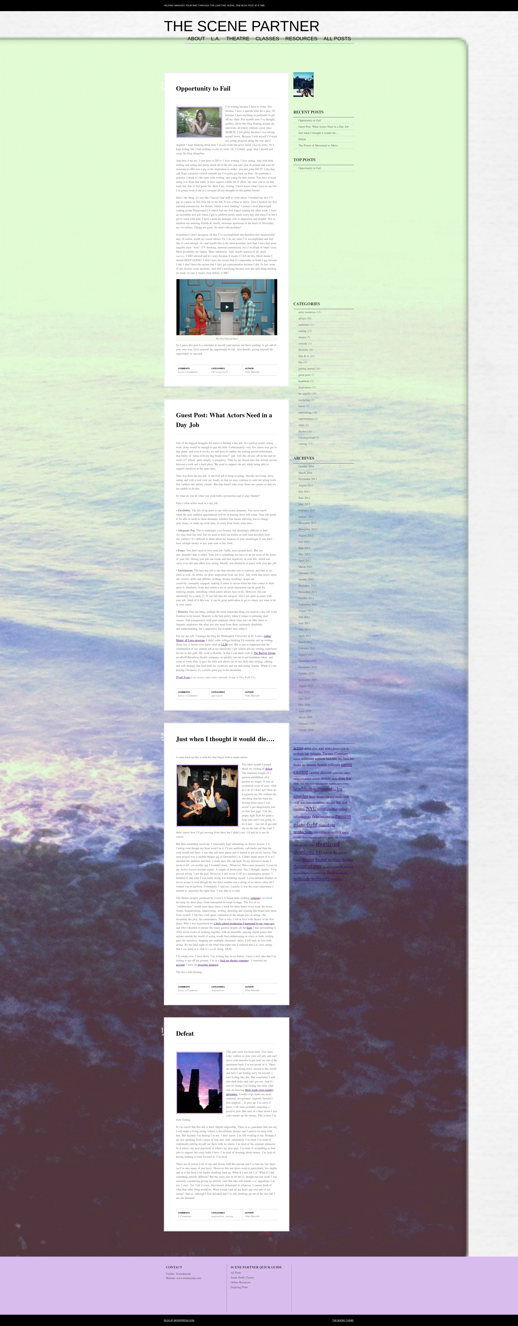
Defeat (185, 1033)
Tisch (331, 872)
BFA (340, 758)
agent (343, 748)
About (196, 38)
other (301, 425)
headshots (303, 381)
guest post (217, 695)
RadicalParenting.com (312, 837)
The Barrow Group (264, 653)
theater (302, 431)
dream (341, 778)
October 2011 (306, 598)
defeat (268, 769)
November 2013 (307, 479)
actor (321, 748)
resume (331, 837)
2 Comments (184, 1216)
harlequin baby (321, 783)
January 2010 (306, 730)
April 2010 (304, 711)
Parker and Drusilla (323, 816)
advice (302, 318)
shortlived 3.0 (307, 851)
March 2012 (305, 567)
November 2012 (307, 529)
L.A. (215, 38)
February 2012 (306, 573)
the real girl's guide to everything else (309, 872)
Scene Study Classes (242, 1277)
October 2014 (306, 466)
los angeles (304, 393)
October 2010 (306, 673)
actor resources (306, 312)
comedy (302, 343)
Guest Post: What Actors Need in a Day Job (323, 126)
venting (229, 1216)
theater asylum (328, 859)
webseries (320, 878)
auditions (303, 324)
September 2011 (307, 604)
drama (334, 778)
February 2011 (306, 648)
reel (325, 837)
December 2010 (307, 661)
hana (302, 783)
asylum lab (301, 753)
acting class (311, 748)
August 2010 (305, 686)
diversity (303, 350)
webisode (301, 878)
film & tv (303, 356)
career (346, 764)
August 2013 (305, 485)
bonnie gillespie (328, 764)
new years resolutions (312, 802)
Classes (267, 38)
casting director (320, 772)
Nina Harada (252, 372)
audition (296, 758)
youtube (336, 879)
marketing (304, 400)
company (256, 898)
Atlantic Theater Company (329, 753)
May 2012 (304, 554)
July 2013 (304, 491)
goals (296, 783)
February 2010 (306, 723)
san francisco (342, 837)
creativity (316, 778)
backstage (331, 758)
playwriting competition (327, 832)
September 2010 (307, 680)
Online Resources (241, 1282)
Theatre (237, 38)
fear (348, 778)
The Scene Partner (242, 26)
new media (336, 796)
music (301, 406)
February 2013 (306, 510)
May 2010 (304, 705)
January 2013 (306, 516)
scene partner (309, 845)
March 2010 (305, 717)
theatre (347, 859)
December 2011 (307, 585)
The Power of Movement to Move (318, 145)
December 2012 (307, 523)
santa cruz (297, 845)
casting (302, 331)
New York (330, 802)
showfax (327, 852)
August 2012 (305, 535)
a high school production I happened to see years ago (244, 923)
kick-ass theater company (234, 960)
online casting (327, 809)
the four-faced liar (331, 866)
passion (343, 815)
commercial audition (302, 778)
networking (304, 412)
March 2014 (305, 473)
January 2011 (306, 654)
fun (300, 362)
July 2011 (304, 617)
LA (334, 789)
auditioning (307, 758)
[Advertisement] (259, 62)
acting (298, 747)
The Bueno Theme (342, 1320)
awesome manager (208, 965)
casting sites (337, 772)
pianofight (305, 824)
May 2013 (304, 504)
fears (249, 928)
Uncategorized (219, 372)
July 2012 (304, 542)
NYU (311, 808)
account (180, 965)
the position (346, 866)
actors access (332, 748)
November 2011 (307, 592)
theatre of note (307, 866)
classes (302, 337)
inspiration (217, 990)
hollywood (322, 789)
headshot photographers (339, 783)
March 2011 (305, 642)
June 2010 (304, 698)
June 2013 (304, 498)
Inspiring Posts (239, 1287)
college (347, 772)
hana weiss (310, 783)
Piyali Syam (183, 677)
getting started (306, 368)
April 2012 (304, 560)
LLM (224, 644)
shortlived (328, 843)
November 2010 (307, 667)
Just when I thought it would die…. (225, 738)
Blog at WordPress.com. (179, 1320)
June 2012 (304, 548)
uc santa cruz (341, 872)
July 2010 (304, 692)
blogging (311, 764)
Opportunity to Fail (203, 88)
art (347, 748)
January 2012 (306, 579)
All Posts (337, 38)
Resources (301, 38)
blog (304, 764)
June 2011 (304, 623)
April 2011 (304, 636)
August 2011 (305, 611)
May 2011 (304, 629)
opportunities (305, 419)
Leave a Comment (187, 372)
